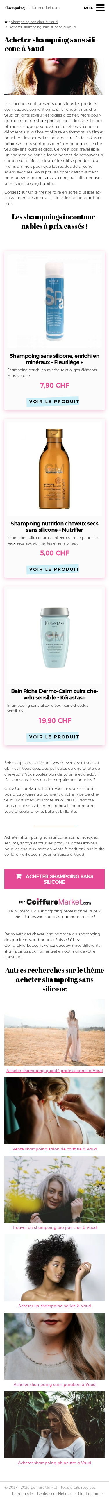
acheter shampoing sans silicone (58, 879)
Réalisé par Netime (54, 1493)
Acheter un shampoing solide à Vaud (54, 1306)
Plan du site (22, 1493)
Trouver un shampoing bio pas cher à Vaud (54, 1227)
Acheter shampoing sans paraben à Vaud (55, 1384)
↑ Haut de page (89, 1493)
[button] (94, 8)
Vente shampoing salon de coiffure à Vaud (54, 1149)
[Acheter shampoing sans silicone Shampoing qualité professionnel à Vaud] (54, 76)
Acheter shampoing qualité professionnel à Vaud (54, 1070)
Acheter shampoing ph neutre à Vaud (54, 1462)
